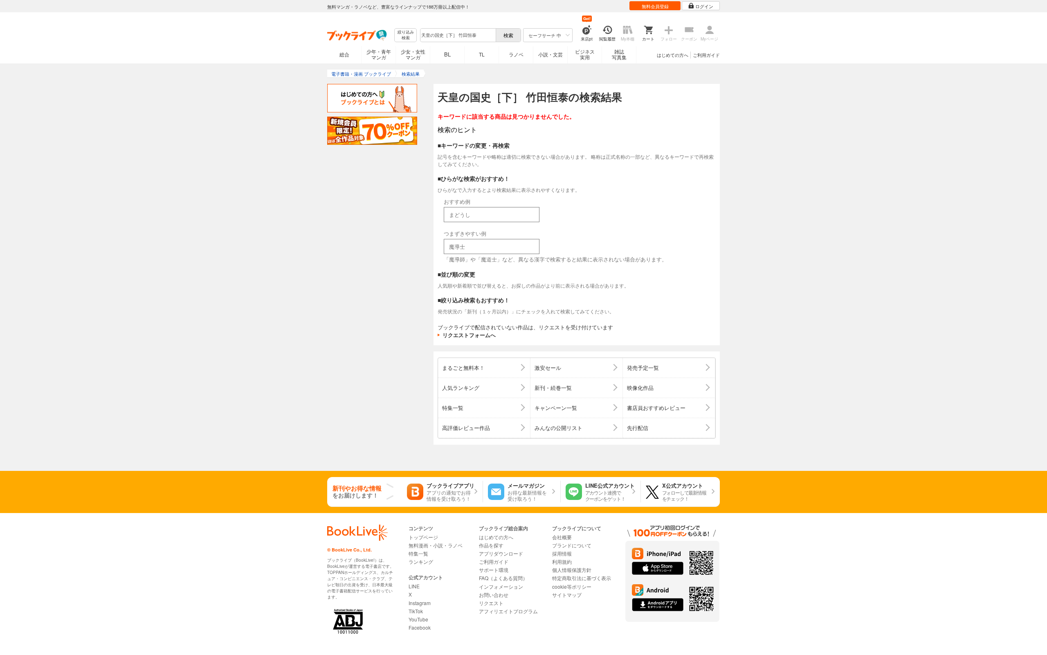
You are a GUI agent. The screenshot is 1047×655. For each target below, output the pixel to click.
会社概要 (562, 536)
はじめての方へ (672, 55)
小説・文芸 (550, 54)
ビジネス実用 (585, 54)
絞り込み (406, 35)
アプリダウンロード (501, 553)
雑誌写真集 (619, 54)
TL (482, 54)
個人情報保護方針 (571, 569)
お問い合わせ (493, 594)
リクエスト (491, 602)
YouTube (418, 619)
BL (447, 54)
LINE (414, 586)
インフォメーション (501, 586)
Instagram (420, 602)
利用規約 (562, 561)
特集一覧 (418, 553)
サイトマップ (567, 594)
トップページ (423, 536)
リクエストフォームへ (469, 335)
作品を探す (491, 545)
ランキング (421, 561)
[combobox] (457, 35)
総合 (344, 54)
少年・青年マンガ (378, 54)
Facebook (420, 627)
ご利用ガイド (706, 55)
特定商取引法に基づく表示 (581, 577)
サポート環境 (493, 569)
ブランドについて (571, 545)
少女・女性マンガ (413, 54)
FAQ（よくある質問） (503, 577)
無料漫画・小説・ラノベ (436, 545)
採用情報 (562, 553)
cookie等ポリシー (571, 586)
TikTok (416, 611)
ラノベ (516, 54)
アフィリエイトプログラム (508, 611)
